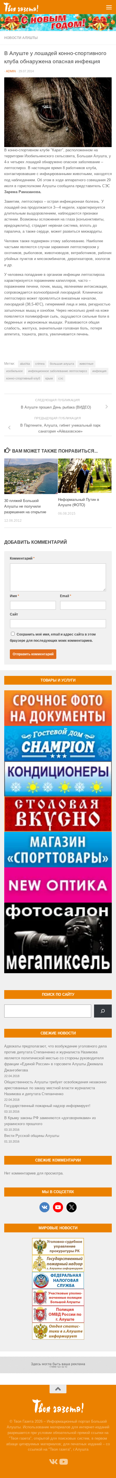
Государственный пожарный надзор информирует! (47, 1106)
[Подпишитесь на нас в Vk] (53, 1462)
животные (86, 363)
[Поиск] (103, 1011)
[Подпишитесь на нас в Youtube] (63, 1462)
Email (65, 596)
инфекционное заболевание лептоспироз (57, 371)
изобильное (14, 371)
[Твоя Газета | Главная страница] (27, 7)
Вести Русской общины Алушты (31, 1136)
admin (11, 71)
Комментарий (22, 558)
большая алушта (62, 363)
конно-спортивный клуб (23, 378)
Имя (14, 596)
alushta (25, 363)
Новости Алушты (21, 38)
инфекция (99, 371)
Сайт (14, 614)
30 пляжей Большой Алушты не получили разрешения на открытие (25, 506)
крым (49, 378)
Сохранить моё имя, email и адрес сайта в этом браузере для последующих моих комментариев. (53, 637)
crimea (39, 363)
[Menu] (109, 7)
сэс (60, 378)
